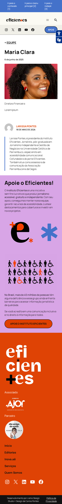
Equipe (11, 43)
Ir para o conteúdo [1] (12, 6)
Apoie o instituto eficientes (28, 323)
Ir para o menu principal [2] (31, 4)
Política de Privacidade (51, 499)
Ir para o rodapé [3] (48, 6)
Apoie (51, 29)
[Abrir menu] (47, 20)
